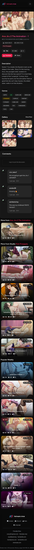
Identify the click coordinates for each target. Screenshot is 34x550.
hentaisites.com (22, 540)
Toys (4, 109)
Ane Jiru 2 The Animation (20, 220)
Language (18, 525)
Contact (11, 521)
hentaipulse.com (12, 540)
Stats (25, 521)
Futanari (6, 102)
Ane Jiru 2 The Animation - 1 (15, 36)
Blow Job (18, 95)
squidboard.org (12, 537)
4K (11, 95)
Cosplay (15, 98)
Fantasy (24, 98)
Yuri (11, 109)
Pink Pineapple (7, 46)
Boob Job (27, 95)
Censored (6, 98)
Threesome (21, 105)
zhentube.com (17, 542)
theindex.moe (23, 534)
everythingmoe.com (12, 534)
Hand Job (15, 102)
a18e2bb (32, 547)
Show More (29, 117)
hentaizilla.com (22, 537)
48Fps (5, 95)
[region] (17, 20)
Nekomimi (6, 105)
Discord (19, 521)
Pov (14, 105)
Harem (24, 102)
